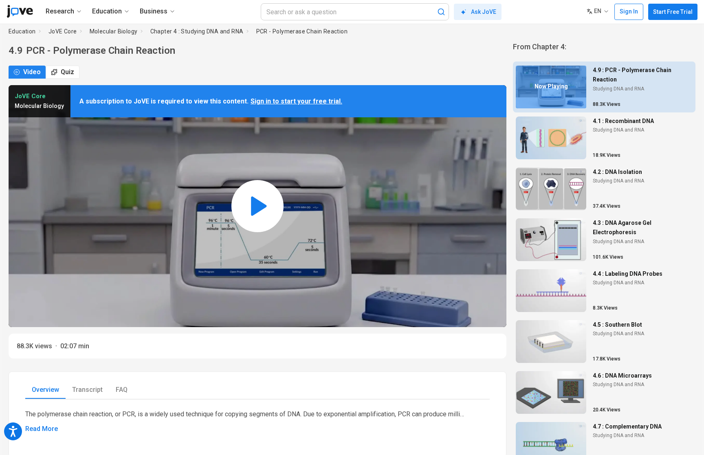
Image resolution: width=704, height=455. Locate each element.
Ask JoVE (483, 12)
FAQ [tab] (122, 389)
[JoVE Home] (20, 11)
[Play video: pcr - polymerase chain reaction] (257, 206)
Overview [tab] (45, 389)
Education (22, 31)
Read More (41, 429)
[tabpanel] (257, 421)
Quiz (67, 72)
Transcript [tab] (87, 389)
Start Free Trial (673, 12)
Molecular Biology (114, 31)
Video (32, 72)
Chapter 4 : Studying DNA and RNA (197, 31)
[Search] (441, 12)
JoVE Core (62, 31)
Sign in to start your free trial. (296, 101)
